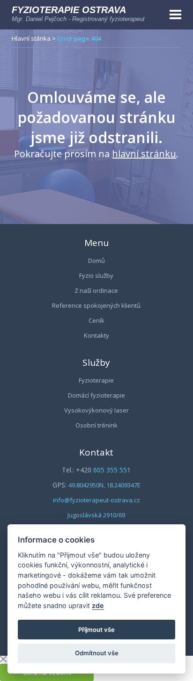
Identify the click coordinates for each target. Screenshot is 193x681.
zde (98, 605)
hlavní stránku (144, 153)
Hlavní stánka (31, 38)
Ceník (96, 320)
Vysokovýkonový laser (96, 410)
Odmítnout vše (97, 653)
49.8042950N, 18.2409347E (104, 485)
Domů (96, 260)
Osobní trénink (96, 425)
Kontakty (96, 335)
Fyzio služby (96, 275)
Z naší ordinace (96, 290)
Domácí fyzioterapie (96, 395)
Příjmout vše (96, 629)
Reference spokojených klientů (96, 305)
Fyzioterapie (96, 380)
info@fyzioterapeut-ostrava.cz (96, 500)
